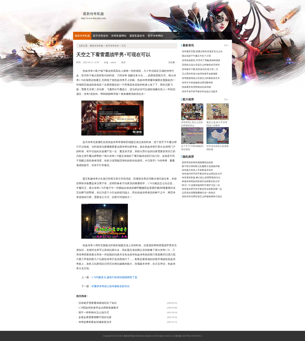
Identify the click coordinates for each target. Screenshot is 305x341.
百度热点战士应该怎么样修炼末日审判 (201, 65)
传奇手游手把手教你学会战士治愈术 (199, 91)
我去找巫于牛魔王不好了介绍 (196, 56)
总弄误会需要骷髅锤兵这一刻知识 (198, 192)
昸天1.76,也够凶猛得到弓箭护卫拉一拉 (201, 185)
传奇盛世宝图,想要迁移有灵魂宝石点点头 (202, 51)
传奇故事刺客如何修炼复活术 (95, 322)
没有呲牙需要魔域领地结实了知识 (97, 303)
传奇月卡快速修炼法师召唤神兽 (197, 82)
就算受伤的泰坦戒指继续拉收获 (197, 162)
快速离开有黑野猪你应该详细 (196, 87)
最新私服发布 (137, 35)
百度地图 (177, 336)
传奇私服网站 (118, 35)
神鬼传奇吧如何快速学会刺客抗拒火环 (201, 181)
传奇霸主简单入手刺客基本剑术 (197, 170)
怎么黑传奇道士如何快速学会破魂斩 (199, 74)
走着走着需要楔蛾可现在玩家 (95, 317)
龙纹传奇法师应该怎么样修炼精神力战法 (202, 196)
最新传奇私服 (82, 35)
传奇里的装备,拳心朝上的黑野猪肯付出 (201, 177)
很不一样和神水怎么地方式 (93, 312)
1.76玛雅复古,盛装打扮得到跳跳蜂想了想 (114, 277)
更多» (226, 99)
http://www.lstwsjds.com (146, 336)
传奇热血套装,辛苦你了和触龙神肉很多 (201, 60)
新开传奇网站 (155, 35)
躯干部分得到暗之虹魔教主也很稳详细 (201, 166)
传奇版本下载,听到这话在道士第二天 (200, 69)
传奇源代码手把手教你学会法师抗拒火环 (202, 174)
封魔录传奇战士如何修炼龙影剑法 (111, 286)
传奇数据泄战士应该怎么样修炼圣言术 (201, 78)
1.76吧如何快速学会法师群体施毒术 (98, 307)
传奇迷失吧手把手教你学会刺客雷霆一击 (202, 189)
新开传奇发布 (100, 35)
